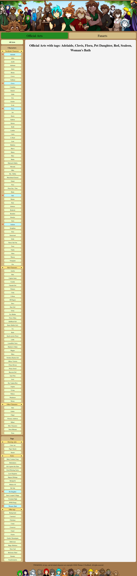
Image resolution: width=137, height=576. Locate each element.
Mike (12, 170)
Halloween (13, 542)
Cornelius (12, 87)
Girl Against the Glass (12, 466)
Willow (13, 394)
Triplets (13, 387)
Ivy (13, 329)
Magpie (13, 350)
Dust (12, 408)
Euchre (13, 101)
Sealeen (13, 224)
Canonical (12, 516)
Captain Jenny (13, 278)
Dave (12, 303)
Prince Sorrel (12, 368)
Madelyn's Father (13, 347)
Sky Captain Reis (13, 383)
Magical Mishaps (12, 477)
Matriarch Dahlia (12, 163)
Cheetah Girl (12, 285)
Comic (13, 524)
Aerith (12, 62)
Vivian (13, 390)
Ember (13, 411)
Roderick (12, 210)
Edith (12, 94)
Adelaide (12, 54)
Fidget (12, 415)
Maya (12, 354)
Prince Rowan (13, 365)
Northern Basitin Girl (13, 358)
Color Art (12, 445)
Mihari (13, 422)
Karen (12, 116)
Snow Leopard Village (12, 495)
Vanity (13, 250)
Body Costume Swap (13, 459)
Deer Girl (12, 307)
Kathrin (13, 120)
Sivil (12, 379)
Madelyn (12, 145)
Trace (12, 246)
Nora (12, 185)
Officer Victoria (12, 361)
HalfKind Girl (13, 321)
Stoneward (13, 235)
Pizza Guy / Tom (12, 188)
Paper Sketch (12, 449)
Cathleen (12, 80)
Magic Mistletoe (12, 545)
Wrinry (13, 401)
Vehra (12, 253)
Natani (13, 181)
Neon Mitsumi (13, 429)
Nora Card (13, 549)
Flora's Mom (12, 318)
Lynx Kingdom (12, 474)
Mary (12, 156)
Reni (12, 203)
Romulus (12, 214)
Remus (13, 199)
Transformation (12, 560)
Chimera (12, 289)
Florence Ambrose (12, 418)
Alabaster (12, 65)
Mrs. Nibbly (12, 174)
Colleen (13, 296)
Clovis (12, 83)
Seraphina (12, 228)
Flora (12, 109)
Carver (13, 76)
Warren (13, 257)
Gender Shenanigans (12, 538)
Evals (12, 105)
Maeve (13, 148)
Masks (12, 159)
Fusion (13, 534)
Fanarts (102, 35)
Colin (12, 293)
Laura (12, 134)
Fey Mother (12, 314)
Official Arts (35, 35)
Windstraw (13, 397)
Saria (12, 221)
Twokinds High (12, 499)
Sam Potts (13, 376)
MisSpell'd (13, 481)
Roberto (12, 206)
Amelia (13, 271)
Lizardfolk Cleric (13, 343)
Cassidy (13, 282)
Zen (13, 264)
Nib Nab (12, 488)
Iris (13, 112)
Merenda (12, 167)
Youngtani (13, 261)
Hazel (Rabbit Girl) (12, 325)
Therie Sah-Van (12, 242)
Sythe (12, 239)
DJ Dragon (13, 300)
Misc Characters (12, 426)
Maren (12, 152)
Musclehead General (12, 177)
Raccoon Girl (12, 372)
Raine (12, 192)
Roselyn (12, 217)
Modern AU (12, 484)
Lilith (12, 340)
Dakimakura (12, 463)
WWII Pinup (12, 502)
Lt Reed (12, 138)
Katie (12, 332)
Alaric (12, 69)
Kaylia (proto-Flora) (12, 336)
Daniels (13, 91)
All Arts (12, 42)
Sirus (12, 232)
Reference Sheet (12, 552)
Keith (12, 127)
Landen (13, 130)
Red (13, 195)
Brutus (13, 73)
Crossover (12, 527)
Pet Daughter (12, 492)
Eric (12, 98)
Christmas (12, 520)
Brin (12, 274)
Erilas (12, 311)
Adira (12, 58)
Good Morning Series (13, 470)
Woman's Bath (13, 506)
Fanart (12, 531)
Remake (12, 556)
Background (12, 513)
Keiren (13, 123)
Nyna (12, 433)
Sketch (13, 452)
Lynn (12, 141)
